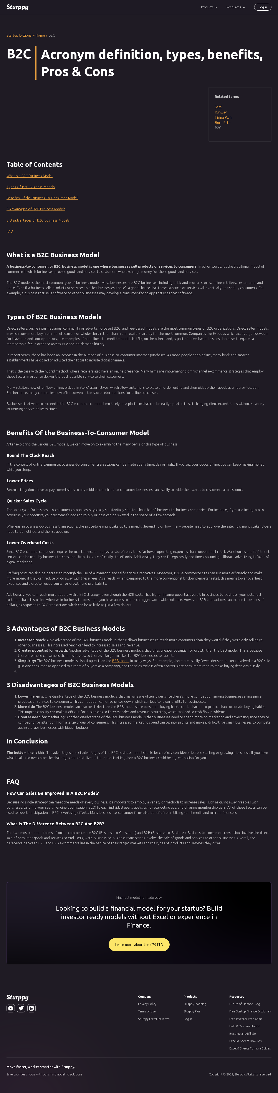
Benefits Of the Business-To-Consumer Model (42, 198)
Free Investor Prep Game (246, 1019)
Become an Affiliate (242, 1033)
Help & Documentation (244, 1026)
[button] (209, 7)
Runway (221, 112)
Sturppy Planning (195, 1004)
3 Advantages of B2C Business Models (36, 209)
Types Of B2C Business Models (31, 187)
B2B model (120, 661)
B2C (218, 128)
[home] (17, 7)
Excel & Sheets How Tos (245, 1041)
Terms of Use (147, 1011)
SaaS (218, 107)
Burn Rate (222, 123)
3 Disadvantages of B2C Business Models (38, 220)
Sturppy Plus (192, 1011)
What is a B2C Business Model (30, 176)
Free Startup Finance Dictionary (250, 1011)
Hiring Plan (223, 117)
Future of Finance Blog (244, 1004)
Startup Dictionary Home (26, 35)
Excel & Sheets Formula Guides (250, 1048)
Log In (188, 1019)
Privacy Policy (147, 1004)
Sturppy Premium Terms (154, 1019)
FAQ (10, 231)
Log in (263, 7)
